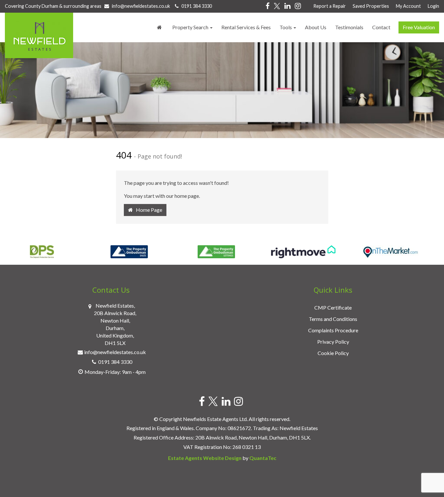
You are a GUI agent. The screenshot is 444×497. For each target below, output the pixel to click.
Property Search (190, 27)
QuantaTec (262, 458)
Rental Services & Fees (246, 27)
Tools (286, 27)
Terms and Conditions (333, 319)
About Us (315, 27)
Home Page (147, 210)
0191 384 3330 (195, 6)
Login (433, 6)
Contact (381, 27)
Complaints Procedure (333, 330)
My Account (408, 6)
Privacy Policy (333, 341)
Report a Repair (329, 6)
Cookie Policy (333, 353)
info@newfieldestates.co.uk (141, 6)
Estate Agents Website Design (205, 458)
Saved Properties (371, 6)
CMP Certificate (333, 307)
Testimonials (349, 27)
